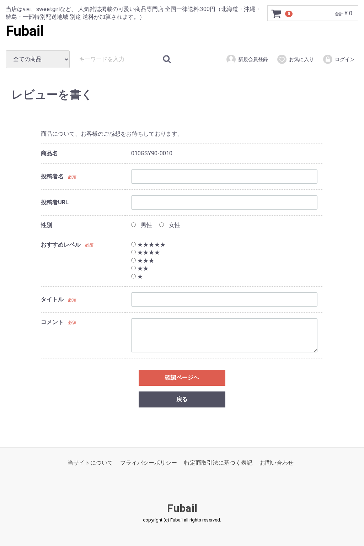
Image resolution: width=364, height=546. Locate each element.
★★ (142, 268)
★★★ (145, 260)
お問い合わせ (276, 462)
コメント (52, 322)
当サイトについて (90, 462)
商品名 (49, 153)
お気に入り (301, 59)
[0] (276, 13)
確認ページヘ (182, 377)
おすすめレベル (61, 244)
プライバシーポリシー (148, 462)
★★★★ (148, 252)
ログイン (345, 59)
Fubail (25, 31)
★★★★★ (151, 244)
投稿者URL (55, 202)
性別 (46, 225)
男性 (145, 225)
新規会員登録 (253, 59)
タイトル (52, 299)
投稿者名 (52, 176)
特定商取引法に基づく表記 (218, 462)
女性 (173, 225)
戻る (182, 399)
